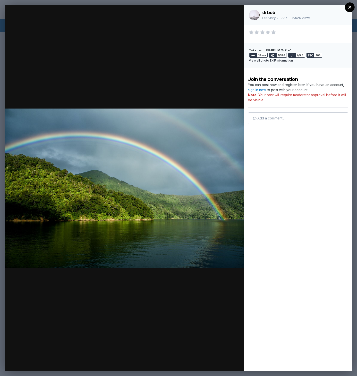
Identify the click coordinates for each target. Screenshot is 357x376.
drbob (268, 12)
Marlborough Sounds (54, 18)
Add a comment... (270, 118)
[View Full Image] (235, 14)
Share (228, 362)
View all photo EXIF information (271, 60)
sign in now (257, 90)
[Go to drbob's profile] (254, 15)
